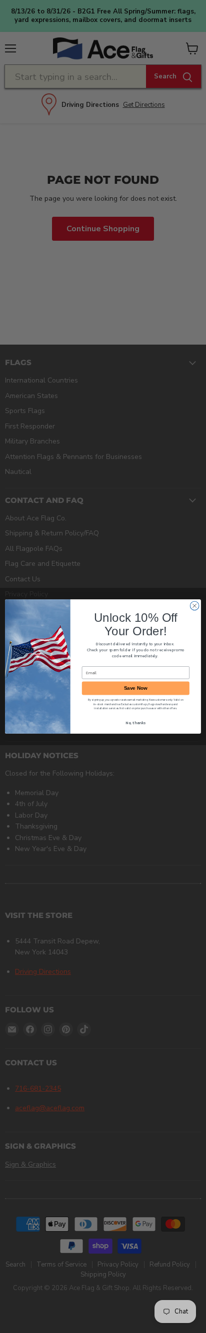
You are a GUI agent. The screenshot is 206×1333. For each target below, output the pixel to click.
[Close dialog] (194, 605)
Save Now (136, 688)
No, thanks (136, 723)
